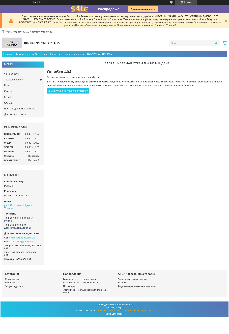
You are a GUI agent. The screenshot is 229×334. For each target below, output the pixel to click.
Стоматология (12, 279)
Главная (7, 54)
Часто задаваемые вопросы (20, 108)
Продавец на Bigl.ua (114, 308)
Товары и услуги (25, 54)
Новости (9, 85)
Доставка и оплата (74, 54)
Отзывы (9, 102)
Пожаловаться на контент (109, 311)
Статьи (8, 91)
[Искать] (216, 43)
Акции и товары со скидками (132, 279)
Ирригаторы (69, 286)
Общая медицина (14, 286)
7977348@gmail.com (22, 241)
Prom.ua (129, 304)
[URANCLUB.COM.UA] (12, 43)
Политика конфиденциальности (138, 311)
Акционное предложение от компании (137, 286)
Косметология (12, 282)
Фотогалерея (11, 73)
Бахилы (122, 282)
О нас (43, 54)
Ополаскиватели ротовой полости (80, 282)
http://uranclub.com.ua (23, 237)
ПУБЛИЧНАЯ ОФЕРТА (99, 54)
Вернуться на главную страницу (69, 90)
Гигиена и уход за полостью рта (79, 279)
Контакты (55, 54)
